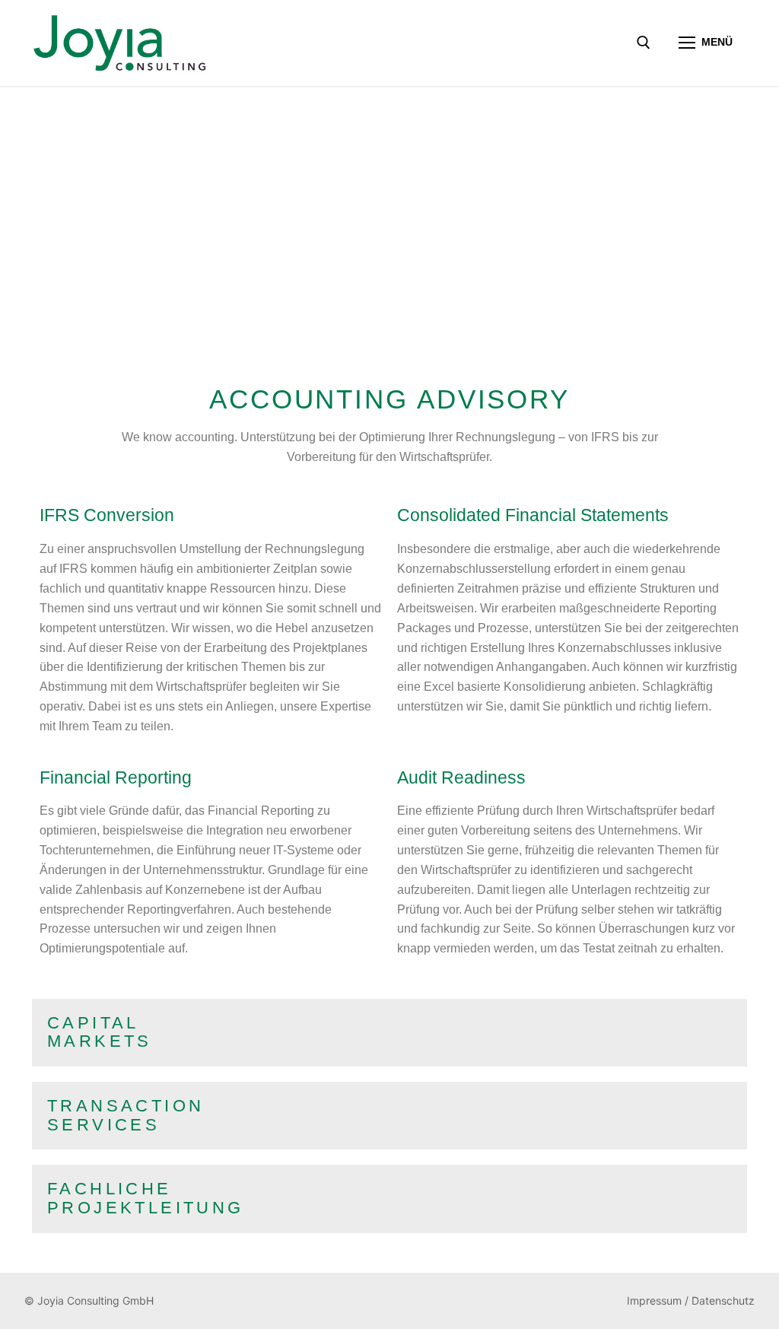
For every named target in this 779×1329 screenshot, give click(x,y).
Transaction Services (125, 1115)
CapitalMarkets (99, 1032)
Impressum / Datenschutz (691, 1300)
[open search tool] (643, 42)
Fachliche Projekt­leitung (145, 1198)
